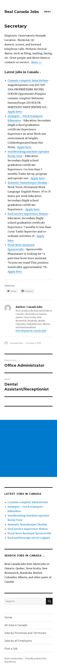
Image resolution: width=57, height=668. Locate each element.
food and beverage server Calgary (29, 537)
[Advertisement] (28, 448)
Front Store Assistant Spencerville (29, 533)
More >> (36, 62)
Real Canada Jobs (21, 12)
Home (8, 617)
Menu (47, 11)
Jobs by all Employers (18, 640)
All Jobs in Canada (15, 625)
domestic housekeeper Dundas (27, 182)
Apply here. (15, 111)
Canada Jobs (16, 343)
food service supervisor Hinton (28, 213)
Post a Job (10, 648)
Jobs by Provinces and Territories (25, 633)
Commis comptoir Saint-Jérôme (28, 80)
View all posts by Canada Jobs (31, 330)
